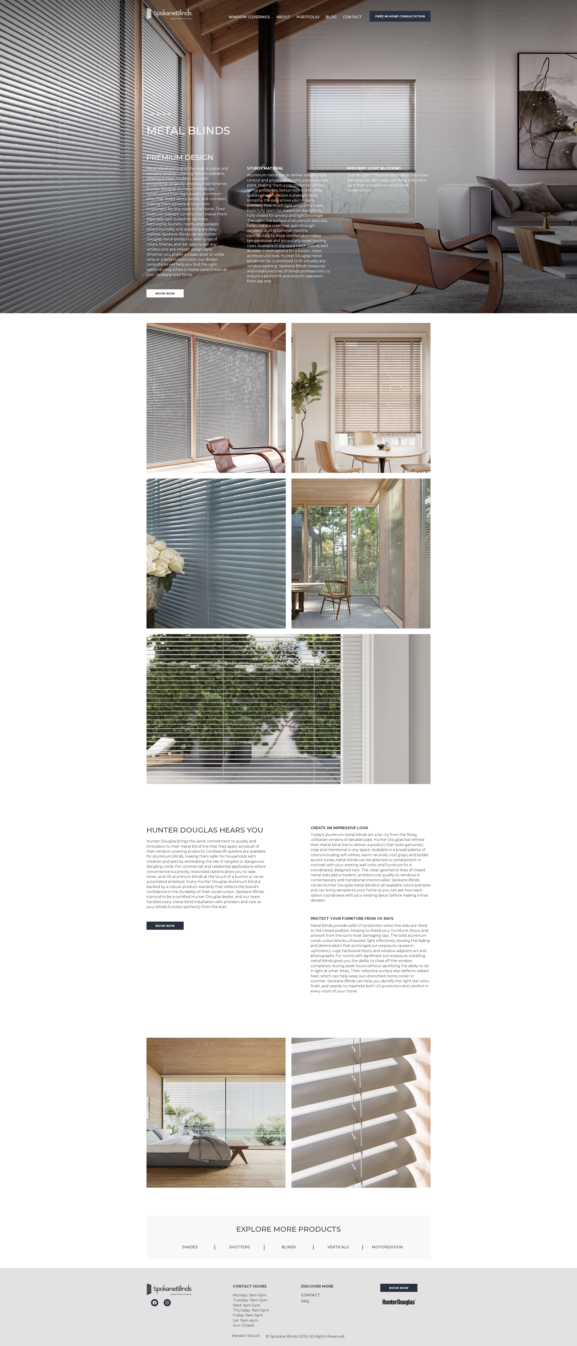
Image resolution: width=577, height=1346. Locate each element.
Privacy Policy (246, 1336)
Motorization (387, 1247)
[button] (249, 16)
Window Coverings (249, 17)
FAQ (305, 1301)
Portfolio (308, 17)
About (283, 17)
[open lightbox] (216, 398)
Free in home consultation (400, 16)
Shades (190, 1247)
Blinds (289, 1247)
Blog (331, 17)
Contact (352, 17)
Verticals (338, 1247)
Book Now (165, 293)
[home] (182, 16)
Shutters (239, 1247)
